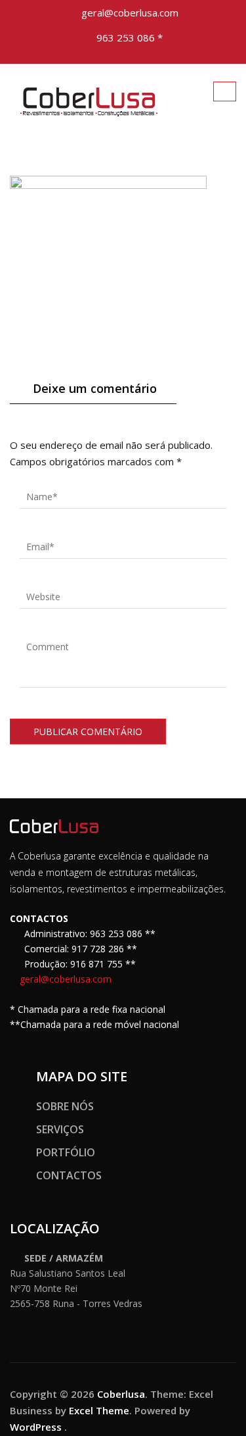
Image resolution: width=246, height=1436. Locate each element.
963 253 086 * (129, 37)
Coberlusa (121, 1393)
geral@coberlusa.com (129, 12)
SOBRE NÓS (65, 1106)
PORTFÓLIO (65, 1152)
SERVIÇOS (60, 1129)
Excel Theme (99, 1410)
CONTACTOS (69, 1175)
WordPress (36, 1426)
